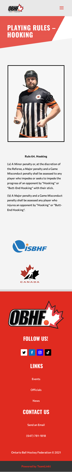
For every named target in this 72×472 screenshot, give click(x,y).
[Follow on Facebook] (32, 352)
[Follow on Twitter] (24, 352)
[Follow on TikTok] (48, 352)
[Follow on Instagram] (40, 352)
